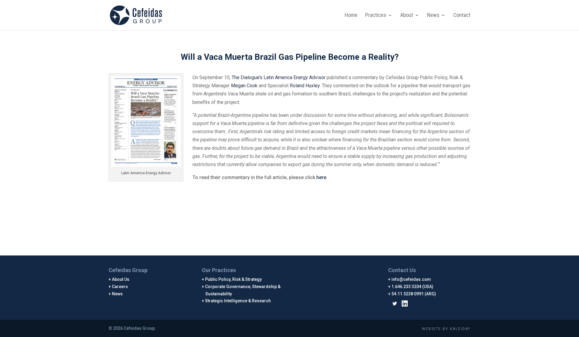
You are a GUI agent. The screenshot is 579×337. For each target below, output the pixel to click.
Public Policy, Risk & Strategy (233, 279)
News (433, 15)
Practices (375, 15)
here (321, 177)
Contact (461, 15)
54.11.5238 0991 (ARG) (414, 293)
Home (351, 15)
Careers (120, 286)
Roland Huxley (305, 85)
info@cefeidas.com (411, 279)
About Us (120, 279)
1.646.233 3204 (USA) (412, 286)
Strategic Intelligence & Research (238, 300)
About (406, 15)
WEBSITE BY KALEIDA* (446, 329)
